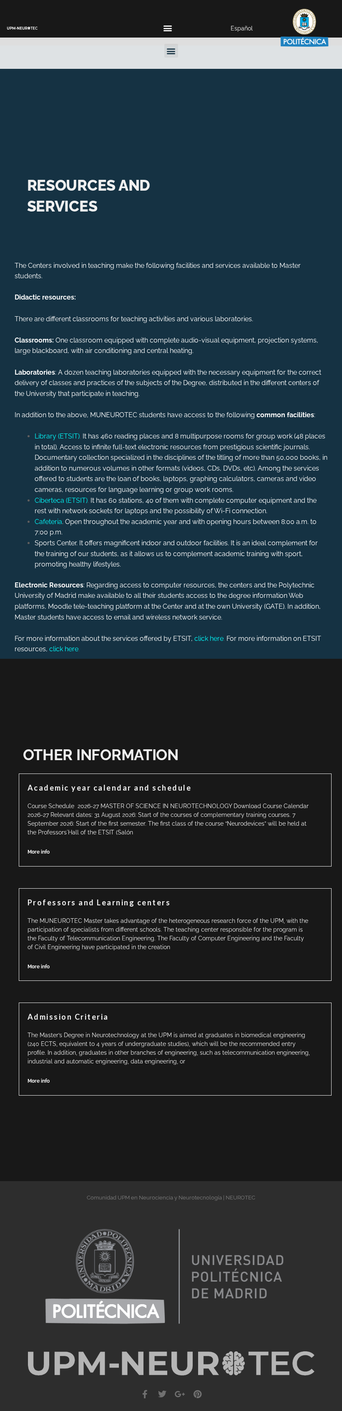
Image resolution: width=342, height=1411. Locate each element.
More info (39, 852)
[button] (167, 28)
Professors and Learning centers (99, 902)
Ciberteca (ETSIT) (61, 500)
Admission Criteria (68, 1016)
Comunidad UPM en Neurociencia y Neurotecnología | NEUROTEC (171, 1197)
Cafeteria (48, 522)
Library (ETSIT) (57, 436)
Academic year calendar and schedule (110, 787)
